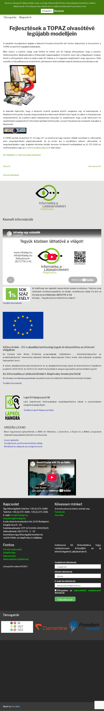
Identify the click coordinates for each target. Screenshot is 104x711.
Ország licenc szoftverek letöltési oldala (23, 443)
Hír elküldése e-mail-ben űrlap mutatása (21, 155)
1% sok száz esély (12, 549)
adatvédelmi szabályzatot (87, 590)
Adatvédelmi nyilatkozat (16, 559)
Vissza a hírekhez (11, 175)
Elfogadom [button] (47, 11)
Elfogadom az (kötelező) (78, 591)
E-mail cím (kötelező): (65, 581)
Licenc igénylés (11, 440)
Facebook (60, 512)
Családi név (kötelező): (66, 562)
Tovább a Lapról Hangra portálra (39, 410)
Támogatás (9, 17)
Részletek (59, 11)
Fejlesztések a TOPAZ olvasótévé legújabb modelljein (52, 31)
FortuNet (16, 706)
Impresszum (9, 556)
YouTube (59, 515)
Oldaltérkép (9, 552)
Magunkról (25, 17)
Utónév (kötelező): (63, 572)
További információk (12, 303)
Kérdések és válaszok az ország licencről (23, 446)
